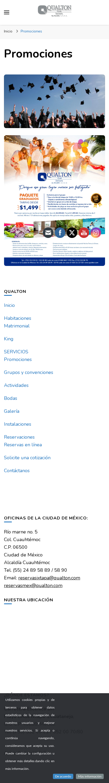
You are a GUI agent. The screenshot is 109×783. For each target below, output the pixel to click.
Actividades (16, 385)
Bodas (10, 398)
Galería (11, 411)
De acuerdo (63, 776)
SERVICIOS (16, 352)
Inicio (9, 305)
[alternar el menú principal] (6, 12)
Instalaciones (17, 424)
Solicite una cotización (27, 457)
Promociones (18, 359)
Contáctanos (17, 470)
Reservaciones (19, 437)
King (8, 339)
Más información (90, 776)
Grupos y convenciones (28, 372)
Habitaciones (17, 318)
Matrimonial (17, 326)
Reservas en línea (23, 445)
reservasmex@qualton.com (33, 585)
